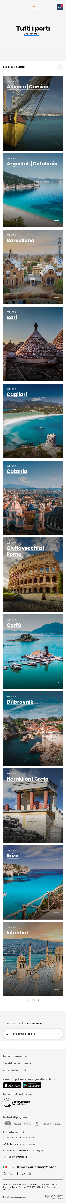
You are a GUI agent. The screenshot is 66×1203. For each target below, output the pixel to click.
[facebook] (17, 1174)
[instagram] (4, 1174)
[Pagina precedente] (27, 1000)
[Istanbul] (56, 990)
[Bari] (56, 375)
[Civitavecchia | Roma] (56, 605)
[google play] (32, 1085)
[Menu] (5, 7)
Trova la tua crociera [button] (22, 1034)
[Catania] (56, 528)
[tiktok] (23, 1174)
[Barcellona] (56, 298)
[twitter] (11, 1174)
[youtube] (30, 1174)
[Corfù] (56, 682)
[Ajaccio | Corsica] (56, 144)
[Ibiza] (56, 913)
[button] (53, 6)
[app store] (12, 1085)
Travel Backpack (53, 6)
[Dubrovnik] (56, 759)
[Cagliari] (56, 452)
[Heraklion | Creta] (56, 836)
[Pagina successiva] (38, 1000)
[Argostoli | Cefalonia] (56, 221)
